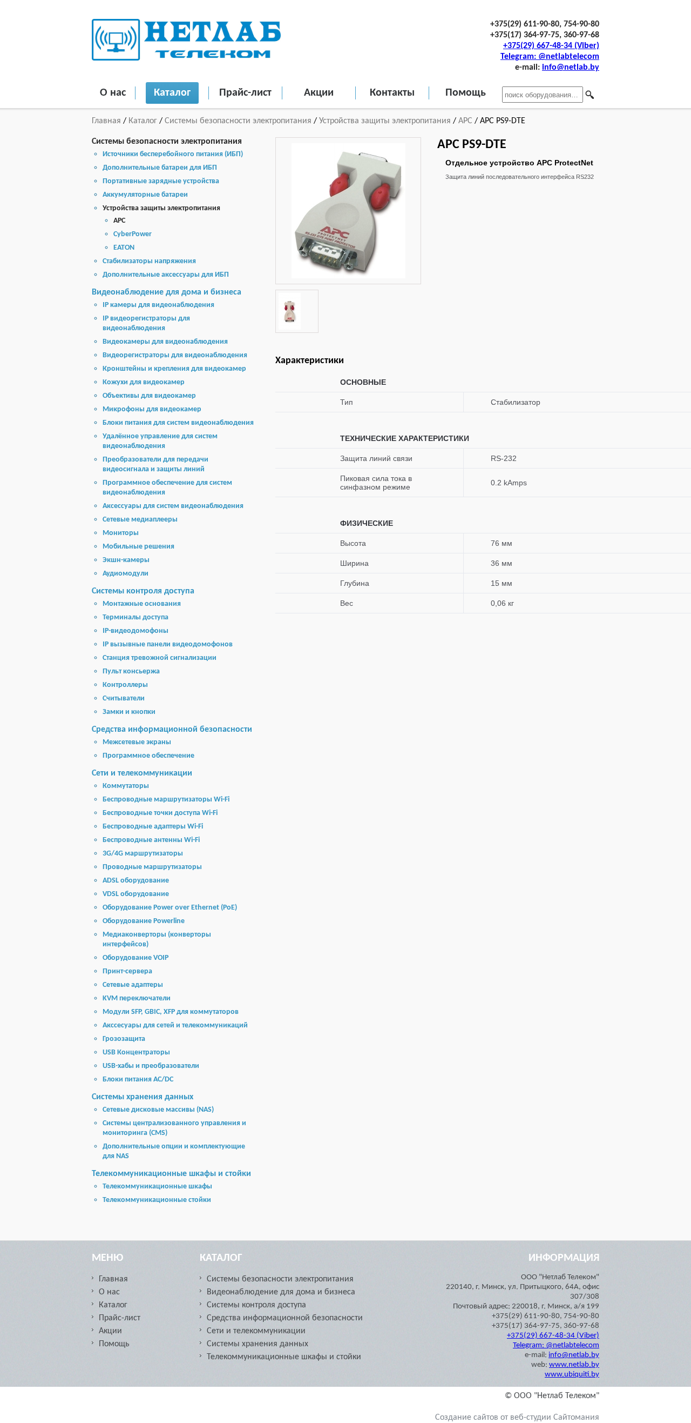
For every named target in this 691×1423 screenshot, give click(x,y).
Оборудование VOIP (135, 958)
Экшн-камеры (126, 560)
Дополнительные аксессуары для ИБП (166, 275)
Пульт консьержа (131, 671)
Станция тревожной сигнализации (159, 658)
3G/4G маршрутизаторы (143, 854)
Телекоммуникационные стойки (157, 1200)
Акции (319, 93)
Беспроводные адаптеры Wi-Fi (153, 827)
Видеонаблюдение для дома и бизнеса (166, 292)
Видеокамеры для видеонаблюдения (165, 342)
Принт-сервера (127, 971)
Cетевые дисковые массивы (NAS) (158, 1110)
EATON (123, 248)
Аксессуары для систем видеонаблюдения (173, 506)
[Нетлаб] (186, 58)
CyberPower (132, 234)
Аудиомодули (125, 574)
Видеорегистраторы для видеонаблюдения (175, 355)
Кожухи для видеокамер (144, 382)
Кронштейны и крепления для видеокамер (174, 369)
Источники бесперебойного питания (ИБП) (173, 154)
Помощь (465, 93)
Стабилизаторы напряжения (149, 261)
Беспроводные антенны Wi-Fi (151, 840)
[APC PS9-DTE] (348, 276)
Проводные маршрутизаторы (152, 867)
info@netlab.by (570, 67)
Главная (107, 121)
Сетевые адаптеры (133, 985)
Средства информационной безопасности (172, 729)
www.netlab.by (574, 1365)
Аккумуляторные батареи (145, 195)
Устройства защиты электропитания (385, 121)
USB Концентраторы (136, 1052)
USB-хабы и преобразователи (151, 1066)
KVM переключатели (137, 998)
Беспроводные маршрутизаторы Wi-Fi (166, 800)
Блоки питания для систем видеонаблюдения (178, 423)
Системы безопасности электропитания (238, 121)
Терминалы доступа (135, 617)
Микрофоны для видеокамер (152, 409)
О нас (113, 93)
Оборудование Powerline (144, 921)
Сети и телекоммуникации (142, 773)
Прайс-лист (245, 93)
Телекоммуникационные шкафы (157, 1187)
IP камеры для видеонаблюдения (158, 305)
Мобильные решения (138, 547)
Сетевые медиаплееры (140, 520)
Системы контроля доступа (143, 591)
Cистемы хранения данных (142, 1097)
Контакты (392, 93)
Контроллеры (125, 685)
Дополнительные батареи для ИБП (160, 168)
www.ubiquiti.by (572, 1375)
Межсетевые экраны (137, 742)
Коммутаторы (126, 786)
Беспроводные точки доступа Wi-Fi (160, 813)
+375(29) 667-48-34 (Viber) (551, 46)
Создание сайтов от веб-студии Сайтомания (517, 1417)
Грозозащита (124, 1039)
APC (465, 121)
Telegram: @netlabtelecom (549, 56)
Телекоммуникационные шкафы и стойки (171, 1174)
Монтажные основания (142, 604)
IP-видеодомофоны (135, 631)
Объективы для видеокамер (149, 396)
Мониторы (121, 533)
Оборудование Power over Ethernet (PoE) (170, 908)
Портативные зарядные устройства (161, 181)
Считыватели (124, 698)
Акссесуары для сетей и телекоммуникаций (175, 1025)
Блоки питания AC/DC (138, 1079)
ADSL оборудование (136, 881)
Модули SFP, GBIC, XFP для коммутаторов (171, 1012)
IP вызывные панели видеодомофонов (168, 644)
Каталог (172, 93)
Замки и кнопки (129, 712)
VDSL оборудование (136, 894)
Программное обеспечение (148, 756)
